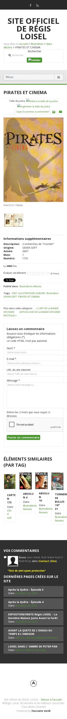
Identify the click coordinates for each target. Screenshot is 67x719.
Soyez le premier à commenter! (32, 111)
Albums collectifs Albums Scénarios (36, 637)
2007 (14, 293)
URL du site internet (19, 369)
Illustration (37, 44)
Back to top (33, 683)
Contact (44, 561)
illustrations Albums (30, 286)
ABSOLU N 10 (41, 497)
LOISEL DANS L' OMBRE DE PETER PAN (32, 646)
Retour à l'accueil (51, 699)
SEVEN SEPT (10, 296)
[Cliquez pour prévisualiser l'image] (33, 159)
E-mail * (11, 359)
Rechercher (34, 51)
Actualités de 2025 (26, 593)
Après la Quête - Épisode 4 (26, 602)
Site (53, 561)
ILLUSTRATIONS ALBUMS (31, 293)
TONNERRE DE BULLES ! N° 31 (57, 501)
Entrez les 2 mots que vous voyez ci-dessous (29, 414)
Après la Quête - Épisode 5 (26, 589)
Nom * (11, 348)
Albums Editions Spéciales (30, 650)
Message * (13, 380)
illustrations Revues (30, 507)
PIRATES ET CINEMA (29, 296)
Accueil (23, 44)
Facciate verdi (41, 711)
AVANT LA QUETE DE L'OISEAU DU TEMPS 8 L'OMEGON (30, 632)
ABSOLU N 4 (25, 495)
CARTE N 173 (9, 498)
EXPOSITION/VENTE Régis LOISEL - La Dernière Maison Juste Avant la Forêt (33, 616)
